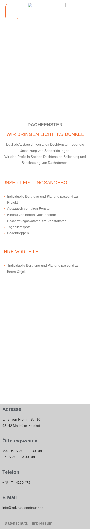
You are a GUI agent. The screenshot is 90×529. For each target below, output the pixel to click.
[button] (11, 11)
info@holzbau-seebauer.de (22, 507)
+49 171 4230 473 (16, 482)
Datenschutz (16, 523)
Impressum (42, 523)
